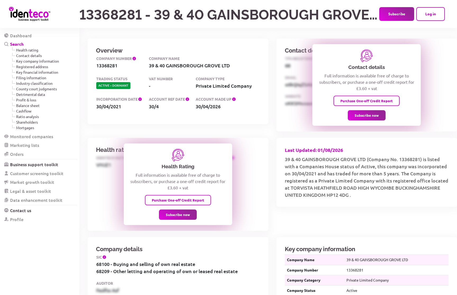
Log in (430, 13)
